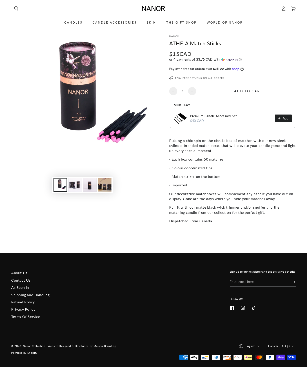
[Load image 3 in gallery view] (90, 185)
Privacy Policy (23, 309)
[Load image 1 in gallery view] (60, 185)
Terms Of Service (25, 316)
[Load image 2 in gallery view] (75, 185)
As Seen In (20, 287)
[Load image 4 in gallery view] (104, 185)
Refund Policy (23, 302)
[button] (16, 8)
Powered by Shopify (24, 352)
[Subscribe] (294, 282)
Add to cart (248, 91)
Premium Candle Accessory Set (213, 116)
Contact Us (21, 280)
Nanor (174, 36)
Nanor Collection (34, 346)
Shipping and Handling (30, 295)
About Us (19, 273)
